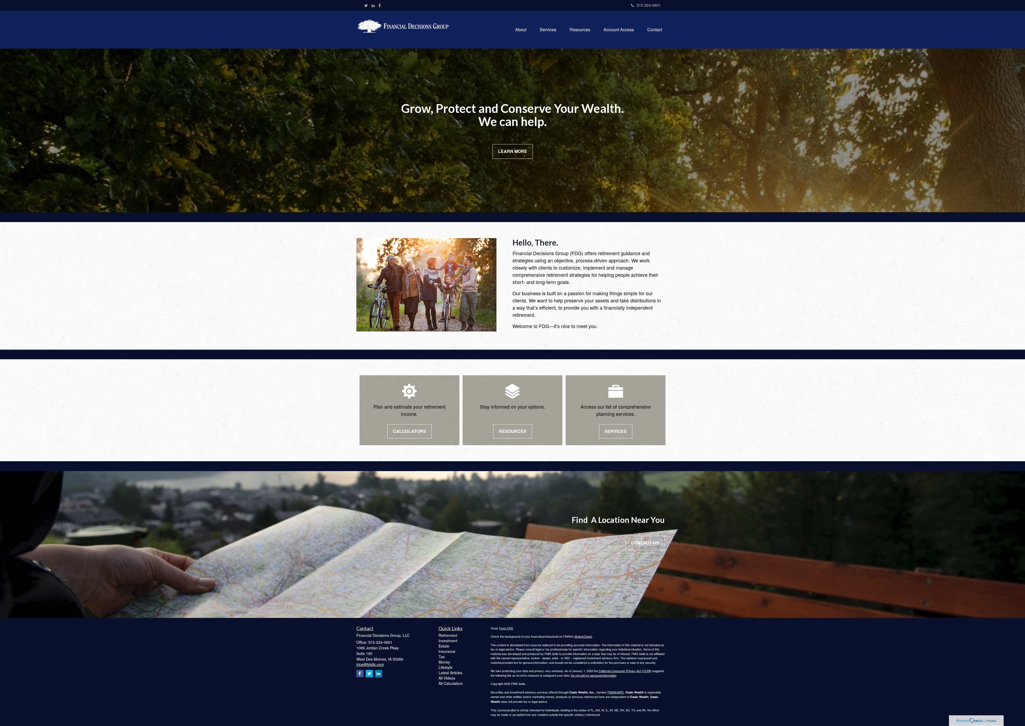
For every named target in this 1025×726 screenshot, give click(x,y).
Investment (448, 640)
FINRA (612, 692)
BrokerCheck (583, 636)
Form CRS (506, 628)
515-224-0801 (649, 5)
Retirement (448, 635)
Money (444, 662)
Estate (444, 646)
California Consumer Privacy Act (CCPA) (625, 671)
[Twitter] (366, 5)
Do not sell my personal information (593, 675)
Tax (442, 656)
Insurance (447, 651)
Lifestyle (445, 667)
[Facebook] (380, 5)
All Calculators (451, 683)
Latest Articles (450, 672)
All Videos (447, 678)
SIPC (620, 692)
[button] (520, 29)
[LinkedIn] (373, 5)
